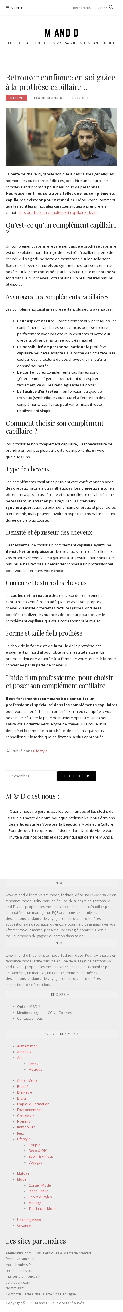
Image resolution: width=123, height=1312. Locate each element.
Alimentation (27, 1046)
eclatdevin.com (18, 1282)
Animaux (24, 1051)
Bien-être (24, 1092)
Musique (35, 1069)
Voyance (24, 1225)
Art (19, 1057)
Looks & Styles (40, 1197)
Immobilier (26, 1127)
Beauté (23, 1086)
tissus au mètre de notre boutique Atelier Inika (48, 817)
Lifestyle (17, 98)
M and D (61, 33)
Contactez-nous (30, 1018)
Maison (23, 1173)
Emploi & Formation (33, 1104)
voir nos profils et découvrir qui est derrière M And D (68, 837)
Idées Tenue (38, 1191)
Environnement (29, 1109)
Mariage (35, 1202)
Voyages (35, 1162)
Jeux (20, 1133)
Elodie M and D (48, 98)
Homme (23, 1121)
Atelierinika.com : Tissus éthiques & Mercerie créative (49, 1253)
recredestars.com (20, 1270)
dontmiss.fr (15, 1288)
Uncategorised (29, 1219)
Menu (16, 7)
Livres (33, 1063)
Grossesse (25, 1115)
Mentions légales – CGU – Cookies (44, 1012)
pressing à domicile (77, 930)
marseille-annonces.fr (23, 1276)
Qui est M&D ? (28, 1006)
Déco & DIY (38, 1150)
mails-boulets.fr (18, 1264)
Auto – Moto (27, 1080)
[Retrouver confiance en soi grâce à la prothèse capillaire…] (61, 136)
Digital (22, 1098)
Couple (34, 1145)
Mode (22, 1179)
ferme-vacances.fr (20, 1258)
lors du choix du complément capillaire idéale (58, 212)
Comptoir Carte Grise (23, 1294)
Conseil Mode (40, 1185)
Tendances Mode (43, 1208)
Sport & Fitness (41, 1156)
